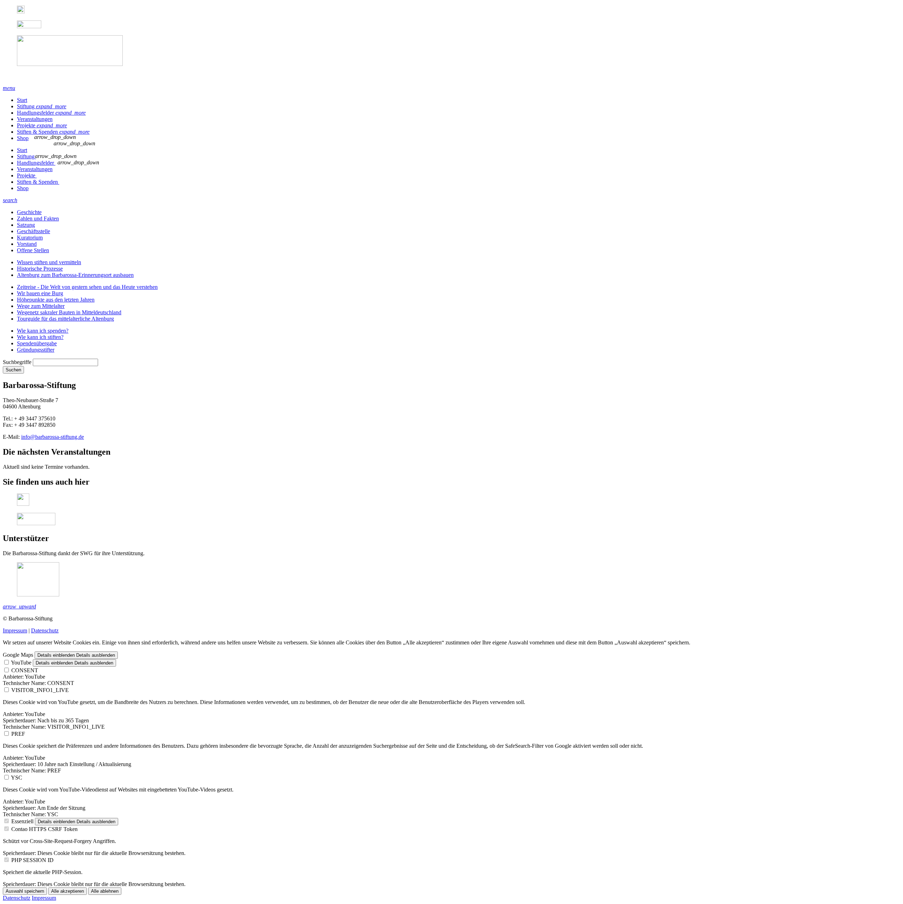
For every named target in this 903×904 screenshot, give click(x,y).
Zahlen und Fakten (38, 219)
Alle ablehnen (105, 891)
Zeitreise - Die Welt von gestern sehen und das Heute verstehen (87, 287)
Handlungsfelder (51, 113)
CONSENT (24, 670)
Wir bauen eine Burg (40, 293)
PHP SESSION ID (32, 860)
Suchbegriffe (17, 362)
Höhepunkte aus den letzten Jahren (56, 300)
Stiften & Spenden (53, 132)
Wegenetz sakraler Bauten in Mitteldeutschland (69, 312)
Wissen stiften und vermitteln (49, 262)
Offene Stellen (33, 250)
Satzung (26, 225)
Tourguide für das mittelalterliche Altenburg (65, 319)
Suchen (13, 369)
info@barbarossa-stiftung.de (52, 437)
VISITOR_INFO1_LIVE (40, 690)
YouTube (21, 663)
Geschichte (29, 212)
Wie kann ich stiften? (40, 337)
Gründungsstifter (35, 350)
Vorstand (27, 244)
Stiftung (41, 106)
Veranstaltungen (35, 119)
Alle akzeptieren (67, 891)
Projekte (42, 125)
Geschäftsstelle (33, 231)
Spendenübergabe (37, 343)
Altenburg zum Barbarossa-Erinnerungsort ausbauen (75, 275)
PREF (18, 734)
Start (22, 100)
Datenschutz (45, 630)
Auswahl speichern (25, 891)
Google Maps (18, 655)
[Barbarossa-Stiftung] (451, 57)
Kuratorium (30, 238)
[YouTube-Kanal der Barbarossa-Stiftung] (29, 26)
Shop (23, 138)
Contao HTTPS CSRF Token (44, 829)
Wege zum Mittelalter (41, 306)
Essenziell (22, 821)
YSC (16, 778)
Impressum (15, 630)
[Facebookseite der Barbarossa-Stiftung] (21, 11)
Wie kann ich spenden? (42, 331)
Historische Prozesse (40, 269)
